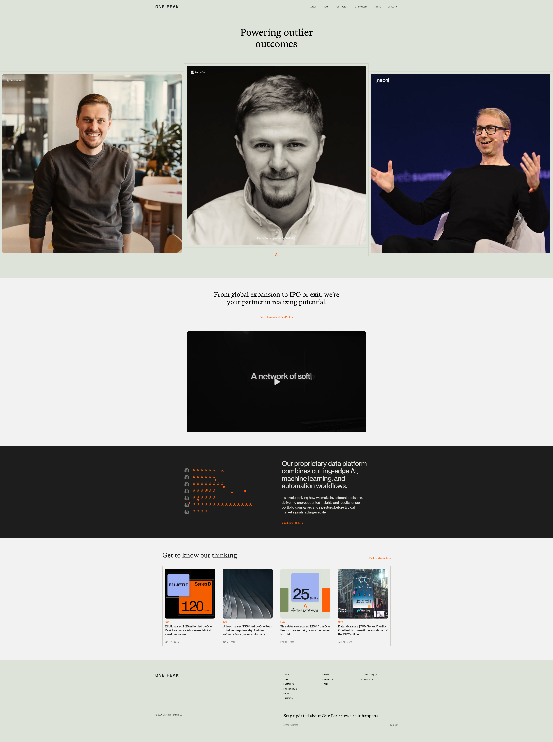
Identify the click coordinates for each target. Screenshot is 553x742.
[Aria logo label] (167, 7)
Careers (326, 679)
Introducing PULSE (291, 523)
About (313, 7)
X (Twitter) (367, 675)
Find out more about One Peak (275, 317)
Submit (393, 725)
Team (326, 7)
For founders (361, 7)
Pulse (286, 694)
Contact (326, 675)
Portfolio (341, 7)
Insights (392, 7)
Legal (325, 684)
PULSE (378, 7)
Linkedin (366, 679)
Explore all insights (378, 558)
